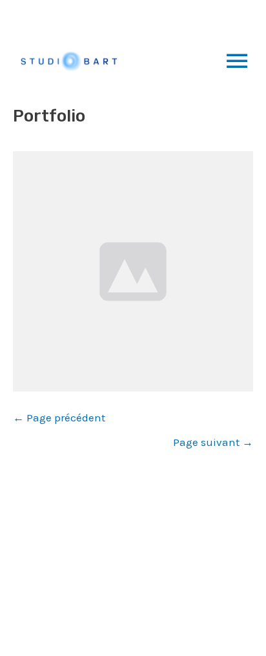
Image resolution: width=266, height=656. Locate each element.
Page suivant (213, 442)
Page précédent (59, 417)
